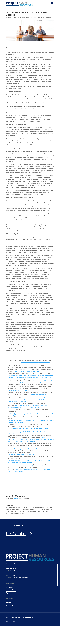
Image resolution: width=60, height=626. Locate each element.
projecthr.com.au (15, 575)
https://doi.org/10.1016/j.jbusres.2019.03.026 (19, 390)
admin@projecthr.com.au (16, 573)
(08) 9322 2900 (14, 570)
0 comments (48, 17)
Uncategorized (40, 17)
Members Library (10, 604)
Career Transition (11, 591)
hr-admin (10, 17)
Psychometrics (10, 593)
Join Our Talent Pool (11, 605)
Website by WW (10, 621)
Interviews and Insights (26, 17)
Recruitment (9, 589)
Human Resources (11, 594)
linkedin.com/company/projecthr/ (20, 577)
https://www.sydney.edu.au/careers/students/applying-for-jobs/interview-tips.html (30, 466)
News (34, 17)
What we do (9, 587)
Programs (8, 602)
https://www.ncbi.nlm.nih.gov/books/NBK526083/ (21, 454)
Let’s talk (16, 533)
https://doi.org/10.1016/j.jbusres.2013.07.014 (27, 371)
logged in (15, 498)
